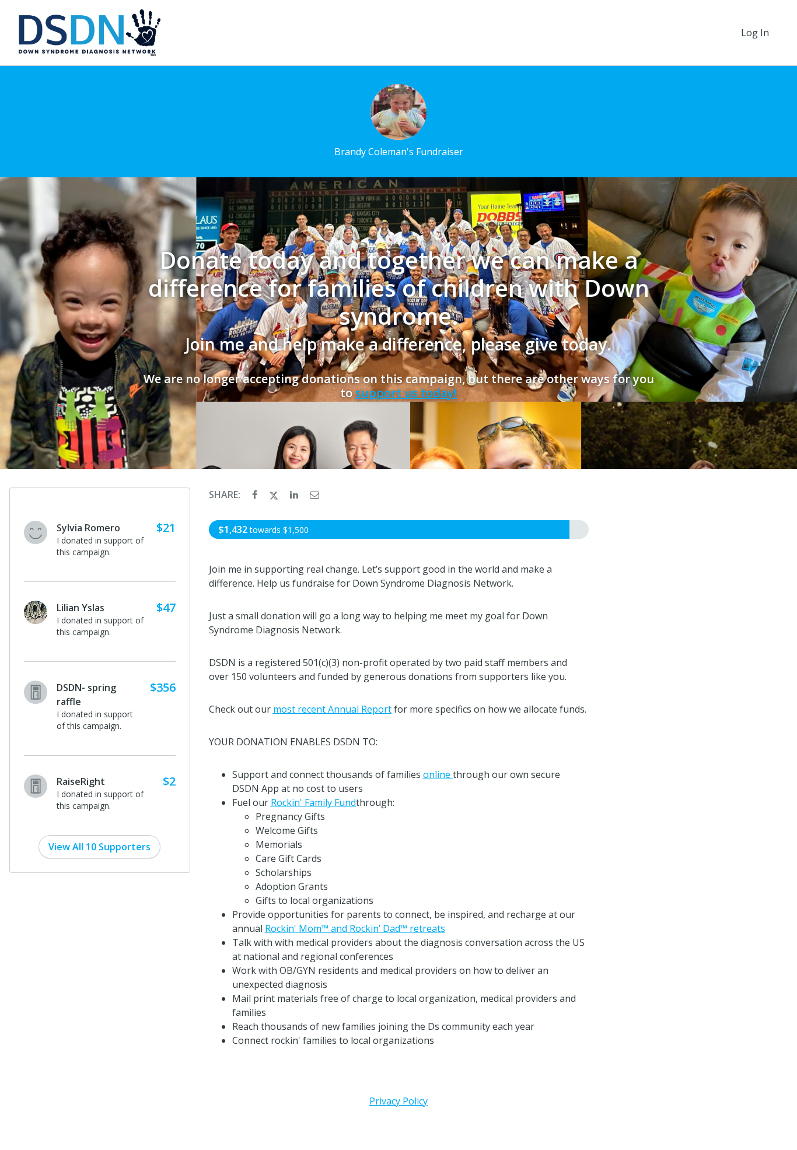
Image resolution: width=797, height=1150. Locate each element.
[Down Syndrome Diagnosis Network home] (89, 32)
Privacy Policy (398, 1101)
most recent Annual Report (332, 709)
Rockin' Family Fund (313, 802)
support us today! (406, 393)
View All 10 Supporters (99, 846)
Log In (755, 32)
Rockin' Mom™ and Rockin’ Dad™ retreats (355, 928)
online (438, 774)
